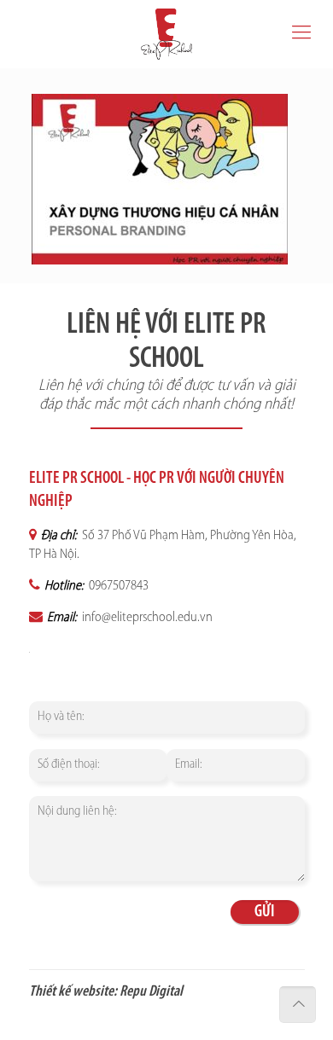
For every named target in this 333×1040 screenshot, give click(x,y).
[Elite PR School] (166, 34)
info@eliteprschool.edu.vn (146, 618)
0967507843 (117, 586)
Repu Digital (151, 992)
